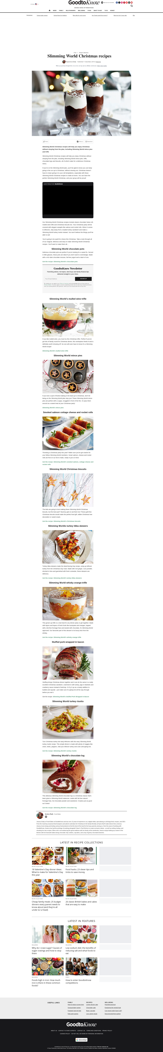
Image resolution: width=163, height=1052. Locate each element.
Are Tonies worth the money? (100, 15)
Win (134, 15)
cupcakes (77, 832)
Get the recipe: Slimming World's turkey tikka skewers (62, 578)
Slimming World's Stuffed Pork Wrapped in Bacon (71, 696)
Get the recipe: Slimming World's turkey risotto (59, 751)
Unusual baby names (74, 1007)
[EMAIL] (46, 817)
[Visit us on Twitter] (119, 3)
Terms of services (64, 283)
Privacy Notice (47, 285)
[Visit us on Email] (129, 3)
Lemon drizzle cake (92, 1004)
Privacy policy (107, 1030)
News (54, 10)
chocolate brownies (98, 832)
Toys (106, 10)
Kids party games (73, 1014)
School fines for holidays (60, 15)
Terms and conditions (93, 1030)
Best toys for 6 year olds (120, 15)
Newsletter (90, 141)
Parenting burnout (110, 1004)
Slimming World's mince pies (53, 408)
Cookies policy (65, 1033)
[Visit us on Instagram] (122, 3)
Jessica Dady (72, 62)
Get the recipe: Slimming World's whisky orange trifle (61, 637)
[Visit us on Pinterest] (124, 3)
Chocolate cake (91, 1007)
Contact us (81, 1030)
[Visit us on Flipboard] (127, 3)
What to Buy (98, 10)
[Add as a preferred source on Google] (81, 1040)
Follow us (81, 141)
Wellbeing (81, 10)
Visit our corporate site (102, 1046)
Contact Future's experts (67, 1030)
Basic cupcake (90, 1010)
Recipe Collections (83, 52)
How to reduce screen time (76, 1004)
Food (89, 10)
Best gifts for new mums (79, 15)
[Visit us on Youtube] (132, 3)
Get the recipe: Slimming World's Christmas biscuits (61, 521)
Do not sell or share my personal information (87, 1033)
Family (61, 10)
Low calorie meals (91, 1014)
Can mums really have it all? (113, 1010)
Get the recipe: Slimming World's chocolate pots (60, 261)
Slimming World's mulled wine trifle (55, 351)
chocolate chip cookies (66, 832)
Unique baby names (42, 15)
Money (112, 10)
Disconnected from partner (113, 1014)
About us (54, 1030)
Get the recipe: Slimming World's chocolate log (59, 808)
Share (46, 141)
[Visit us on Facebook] (117, 3)
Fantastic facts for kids (74, 1010)
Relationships (70, 10)
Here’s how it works (102, 65)
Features (98, 62)
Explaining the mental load (113, 1007)
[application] (67, 200)
